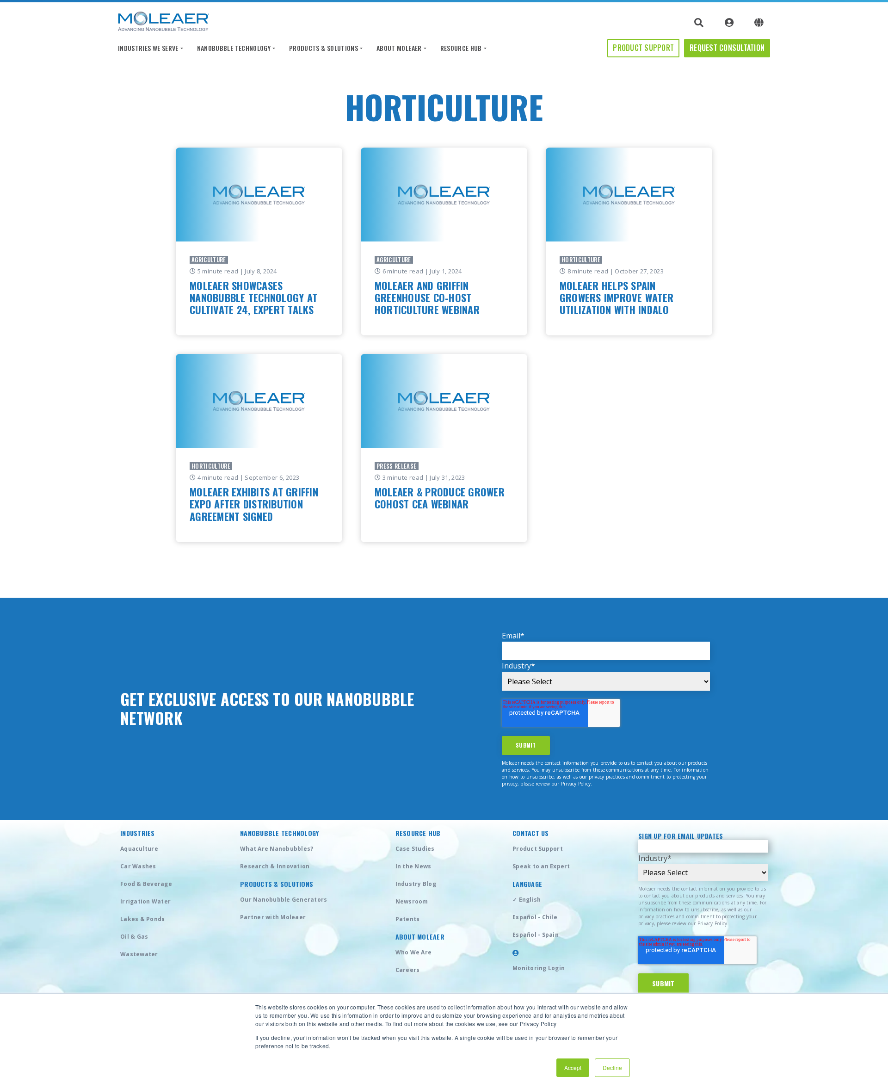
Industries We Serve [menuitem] (148, 48)
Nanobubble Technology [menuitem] (234, 48)
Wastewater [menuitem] (139, 954)
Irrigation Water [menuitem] (145, 901)
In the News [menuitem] (413, 866)
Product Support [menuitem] (537, 849)
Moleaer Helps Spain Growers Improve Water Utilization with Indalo (616, 297)
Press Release (396, 466)
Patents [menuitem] (407, 919)
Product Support (643, 47)
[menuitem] (515, 953)
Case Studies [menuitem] (415, 849)
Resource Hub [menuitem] (461, 48)
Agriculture (208, 260)
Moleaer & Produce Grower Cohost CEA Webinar (440, 498)
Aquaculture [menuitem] (139, 849)
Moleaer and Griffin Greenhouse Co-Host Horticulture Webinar (427, 297)
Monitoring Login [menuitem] (538, 968)
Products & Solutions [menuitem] (323, 48)
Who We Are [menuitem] (413, 952)
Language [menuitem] (527, 884)
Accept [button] (572, 1067)
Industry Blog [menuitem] (415, 884)
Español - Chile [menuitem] (534, 917)
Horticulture (580, 260)
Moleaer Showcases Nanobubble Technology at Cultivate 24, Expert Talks (253, 297)
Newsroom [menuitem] (411, 901)
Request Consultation (727, 47)
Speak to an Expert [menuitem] (541, 866)
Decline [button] (612, 1067)
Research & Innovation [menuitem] (274, 866)
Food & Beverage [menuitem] (146, 884)
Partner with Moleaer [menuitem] (273, 917)
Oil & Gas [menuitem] (134, 936)
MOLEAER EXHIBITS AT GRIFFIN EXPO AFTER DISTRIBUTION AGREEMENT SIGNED (254, 504)
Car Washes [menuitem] (138, 866)
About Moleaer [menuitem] (399, 48)
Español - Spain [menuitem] (535, 935)
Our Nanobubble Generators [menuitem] (283, 899)
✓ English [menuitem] (526, 899)
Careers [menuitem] (407, 970)
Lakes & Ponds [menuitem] (142, 919)
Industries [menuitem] (137, 833)
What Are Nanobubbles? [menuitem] (276, 849)
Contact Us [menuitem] (530, 833)
